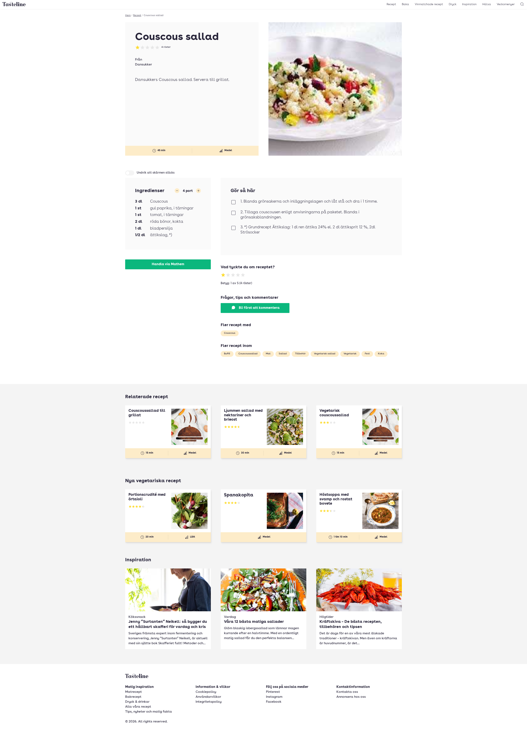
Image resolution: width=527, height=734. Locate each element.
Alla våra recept (138, 706)
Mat (268, 353)
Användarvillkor (208, 697)
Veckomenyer (506, 4)
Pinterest (273, 692)
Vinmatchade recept (429, 4)
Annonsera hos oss (351, 697)
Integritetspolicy (209, 702)
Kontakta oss (347, 692)
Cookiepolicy (206, 692)
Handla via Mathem (168, 264)
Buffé (227, 353)
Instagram (274, 697)
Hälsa (486, 4)
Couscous (229, 333)
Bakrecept (133, 697)
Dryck (452, 4)
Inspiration (469, 4)
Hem (128, 15)
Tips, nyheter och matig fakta (148, 711)
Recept (391, 4)
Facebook (273, 702)
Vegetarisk (350, 353)
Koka (381, 353)
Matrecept (133, 692)
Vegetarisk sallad (324, 353)
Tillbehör (300, 353)
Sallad (283, 353)
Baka (405, 4)
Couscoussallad (248, 353)
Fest (367, 353)
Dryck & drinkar (137, 702)
